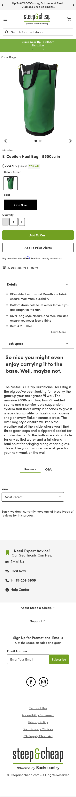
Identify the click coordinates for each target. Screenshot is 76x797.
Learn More (58, 332)
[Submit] (6, 32)
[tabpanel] (38, 501)
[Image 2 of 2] (40, 141)
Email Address (17, 651)
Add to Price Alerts (38, 247)
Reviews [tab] (30, 469)
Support (36, 621)
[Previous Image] (5, 141)
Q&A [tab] (48, 469)
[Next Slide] (73, 5)
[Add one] (22, 222)
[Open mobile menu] (5, 19)
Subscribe (59, 659)
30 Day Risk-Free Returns (22, 267)
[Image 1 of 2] (35, 141)
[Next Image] (70, 141)
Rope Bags (8, 57)
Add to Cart (38, 235)
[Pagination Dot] (33, 49)
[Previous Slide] (2, 5)
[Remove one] (5, 222)
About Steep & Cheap (36, 607)
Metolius (7, 150)
